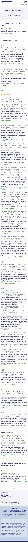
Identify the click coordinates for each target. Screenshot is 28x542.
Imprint (14, 503)
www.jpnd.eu (19, 534)
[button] (25, 2)
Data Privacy (6, 503)
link (15, 33)
